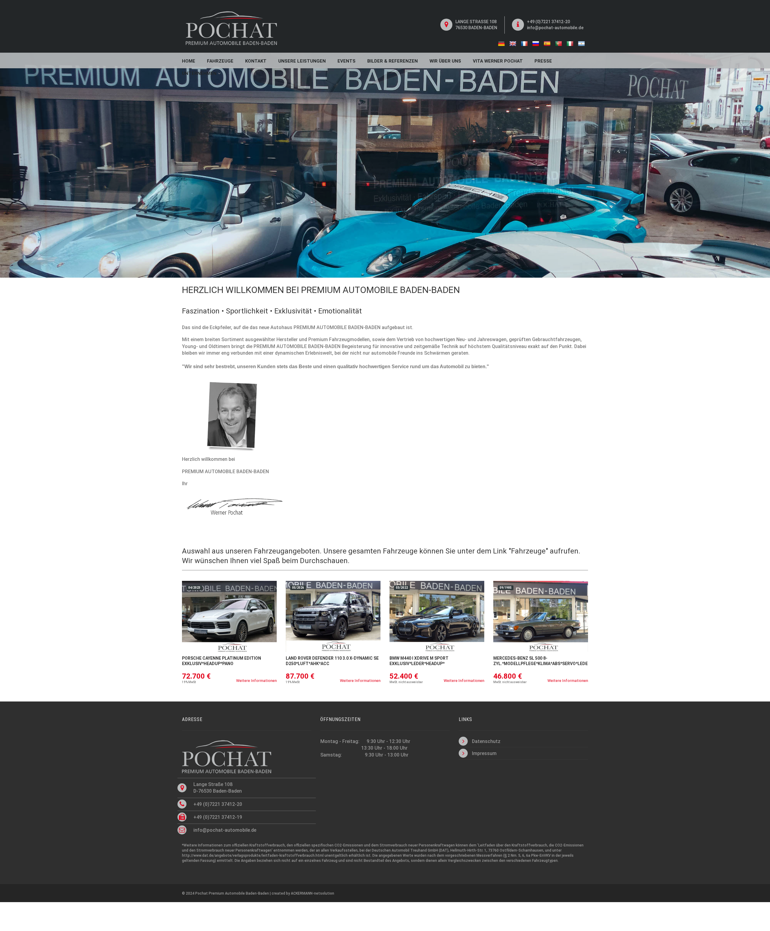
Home (188, 61)
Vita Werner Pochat (498, 61)
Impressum (484, 753)
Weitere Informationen (256, 680)
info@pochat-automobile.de (555, 27)
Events (346, 61)
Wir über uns (445, 61)
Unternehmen (200, 73)
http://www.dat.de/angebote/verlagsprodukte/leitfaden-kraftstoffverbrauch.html (253, 855)
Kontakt (255, 61)
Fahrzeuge (220, 61)
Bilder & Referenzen (392, 61)
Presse (543, 61)
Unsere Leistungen (302, 61)
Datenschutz (486, 741)
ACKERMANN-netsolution (312, 893)
